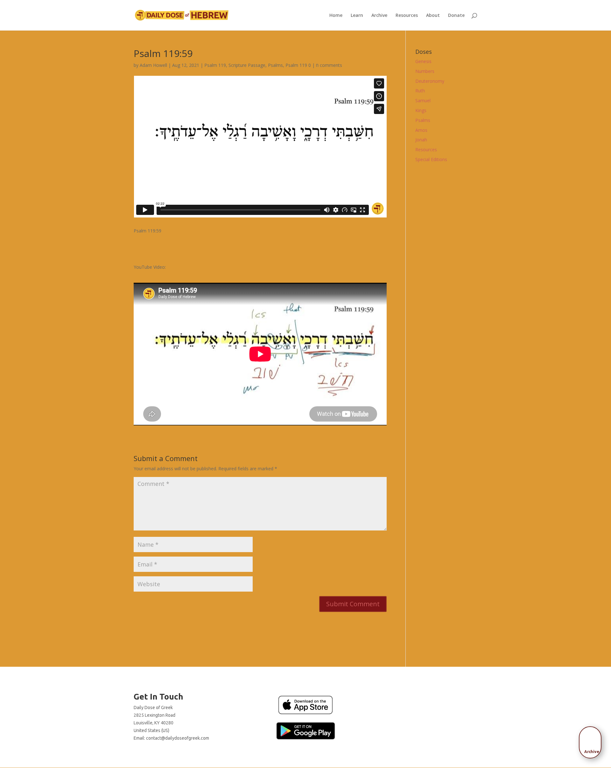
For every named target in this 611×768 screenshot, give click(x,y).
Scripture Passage (246, 65)
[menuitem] (592, 740)
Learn (357, 15)
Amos (421, 130)
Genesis (423, 61)
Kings (420, 110)
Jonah (421, 140)
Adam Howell (153, 65)
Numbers (424, 71)
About (433, 15)
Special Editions (431, 159)
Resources (407, 15)
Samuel (423, 100)
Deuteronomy (429, 81)
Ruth (420, 91)
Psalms (275, 65)
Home (335, 15)
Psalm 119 (215, 65)
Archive (379, 15)
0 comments (325, 65)
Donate (456, 15)
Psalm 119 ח (302, 65)
